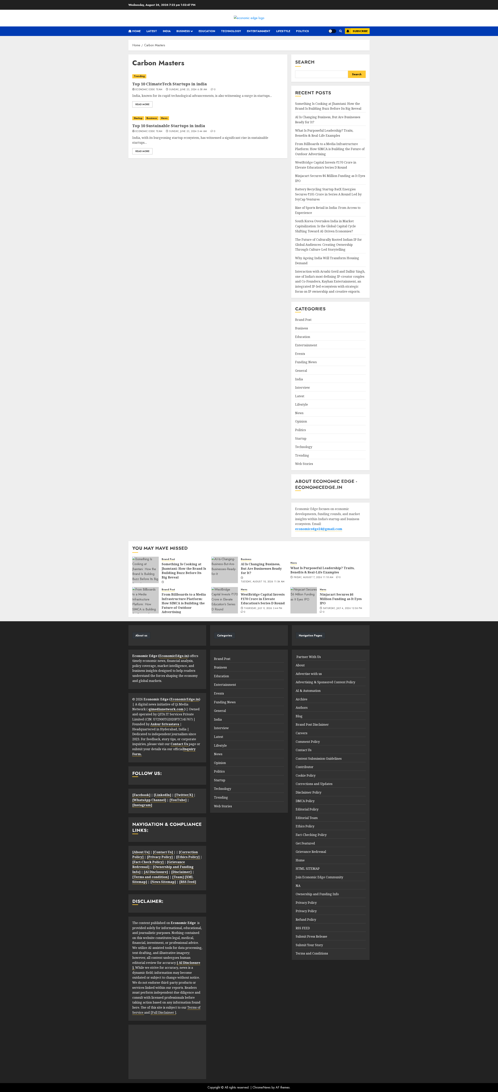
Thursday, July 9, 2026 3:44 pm (263, 608)
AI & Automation (308, 691)
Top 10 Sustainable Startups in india (168, 125)
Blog (299, 716)
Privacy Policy (306, 902)
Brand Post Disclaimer (312, 724)
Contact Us (303, 750)
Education (207, 31)
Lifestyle (283, 31)
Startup (138, 118)
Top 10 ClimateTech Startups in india (169, 84)
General (301, 370)
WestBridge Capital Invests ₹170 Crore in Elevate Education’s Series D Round (263, 598)
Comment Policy (308, 741)
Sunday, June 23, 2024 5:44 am (188, 131)
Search (305, 62)
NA (298, 886)
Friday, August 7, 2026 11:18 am (313, 577)
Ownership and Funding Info (317, 894)
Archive (301, 699)
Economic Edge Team (148, 89)
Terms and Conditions (312, 953)
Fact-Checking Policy (311, 835)
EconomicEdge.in (173, 656)
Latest (151, 31)
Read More (142, 104)
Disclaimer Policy (308, 792)
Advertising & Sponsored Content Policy (325, 682)
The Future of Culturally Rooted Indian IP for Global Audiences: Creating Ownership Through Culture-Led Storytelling (328, 244)
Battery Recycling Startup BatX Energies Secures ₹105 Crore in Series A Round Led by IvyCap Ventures (328, 194)
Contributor (304, 767)
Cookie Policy (306, 775)
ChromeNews (262, 1087)
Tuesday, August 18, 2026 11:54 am (263, 581)
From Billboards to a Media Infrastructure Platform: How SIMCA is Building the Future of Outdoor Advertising (330, 149)
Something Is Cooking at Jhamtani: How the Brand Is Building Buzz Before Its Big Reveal (328, 106)
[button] (340, 31)
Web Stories (304, 464)
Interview (302, 387)
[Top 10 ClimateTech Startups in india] (207, 76)
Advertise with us (309, 674)
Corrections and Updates (314, 784)
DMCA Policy (305, 801)
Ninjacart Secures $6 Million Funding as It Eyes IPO (341, 598)
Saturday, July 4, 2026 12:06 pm (342, 608)
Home (136, 31)
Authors (302, 707)
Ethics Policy (305, 826)
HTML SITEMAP (308, 868)
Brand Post (303, 320)
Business (183, 31)
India (167, 31)
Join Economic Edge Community (319, 877)
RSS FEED (303, 928)
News (164, 118)
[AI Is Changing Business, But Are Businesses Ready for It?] (224, 570)
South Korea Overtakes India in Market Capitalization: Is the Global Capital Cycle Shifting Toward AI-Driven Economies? (325, 226)
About (300, 665)
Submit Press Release (311, 936)
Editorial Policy (307, 809)
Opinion (301, 421)
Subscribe (360, 31)
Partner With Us (308, 657)
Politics (302, 31)
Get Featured (305, 843)
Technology (231, 31)
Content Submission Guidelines (319, 758)
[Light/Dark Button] (332, 31)
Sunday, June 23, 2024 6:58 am (188, 89)
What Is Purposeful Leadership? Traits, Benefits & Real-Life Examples (322, 570)
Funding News (306, 362)
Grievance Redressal (311, 852)
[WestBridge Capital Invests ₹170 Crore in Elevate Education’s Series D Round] (224, 600)
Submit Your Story (309, 945)
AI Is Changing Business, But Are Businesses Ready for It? (261, 568)
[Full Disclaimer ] (163, 1012)
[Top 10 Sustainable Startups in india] (207, 118)
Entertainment (258, 31)
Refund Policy (306, 919)
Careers (301, 733)
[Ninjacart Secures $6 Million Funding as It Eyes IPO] (303, 600)
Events (300, 354)
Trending (139, 76)
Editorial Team (307, 818)
